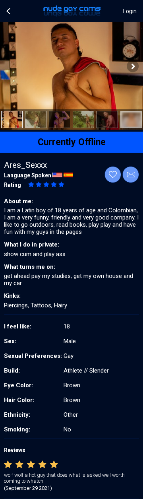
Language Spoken (27, 175)
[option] (12, 119)
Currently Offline (72, 142)
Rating (12, 185)
